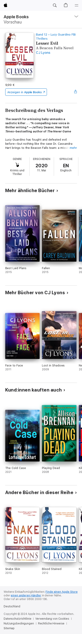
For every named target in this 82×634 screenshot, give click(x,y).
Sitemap (9, 628)
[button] (54, 5)
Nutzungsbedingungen (19, 623)
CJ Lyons (43, 53)
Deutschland (12, 606)
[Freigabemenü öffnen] (75, 92)
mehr (73, 147)
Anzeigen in (24, 92)
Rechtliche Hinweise (51, 623)
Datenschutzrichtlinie (17, 618)
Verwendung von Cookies (52, 618)
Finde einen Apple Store (61, 591)
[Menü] (76, 5)
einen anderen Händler (26, 595)
